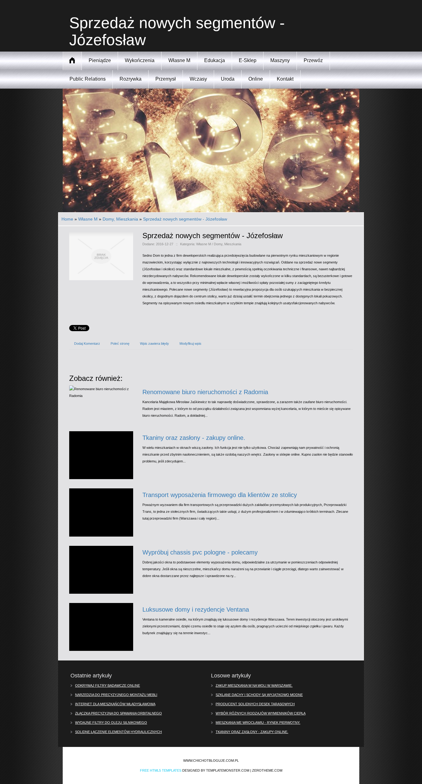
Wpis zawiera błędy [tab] (154, 343)
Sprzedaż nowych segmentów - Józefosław (185, 219)
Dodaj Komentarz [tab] (87, 343)
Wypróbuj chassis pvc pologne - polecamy (200, 552)
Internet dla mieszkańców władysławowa (115, 704)
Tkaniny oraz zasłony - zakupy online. (193, 437)
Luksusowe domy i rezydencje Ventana (195, 609)
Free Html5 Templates (160, 770)
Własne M (88, 219)
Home (67, 219)
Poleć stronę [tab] (120, 343)
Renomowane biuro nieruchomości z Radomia (205, 392)
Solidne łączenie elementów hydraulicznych (118, 732)
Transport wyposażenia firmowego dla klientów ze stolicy (219, 494)
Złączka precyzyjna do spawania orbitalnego (118, 713)
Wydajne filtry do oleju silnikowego (111, 722)
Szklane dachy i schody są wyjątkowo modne (259, 695)
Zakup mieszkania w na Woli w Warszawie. (254, 685)
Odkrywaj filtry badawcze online (107, 685)
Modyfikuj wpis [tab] (190, 343)
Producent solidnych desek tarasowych (255, 704)
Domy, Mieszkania (120, 219)
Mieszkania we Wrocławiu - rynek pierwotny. (258, 722)
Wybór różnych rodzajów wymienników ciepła (261, 713)
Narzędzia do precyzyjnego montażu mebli (116, 695)
